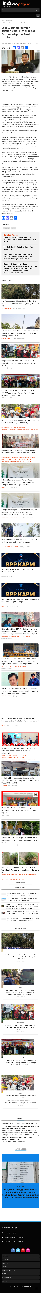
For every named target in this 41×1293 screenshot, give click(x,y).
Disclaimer (5, 1259)
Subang (4, 785)
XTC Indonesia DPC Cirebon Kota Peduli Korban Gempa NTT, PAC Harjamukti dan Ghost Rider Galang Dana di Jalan (19, 333)
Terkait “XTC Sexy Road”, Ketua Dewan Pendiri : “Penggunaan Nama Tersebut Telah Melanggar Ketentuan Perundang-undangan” (19, 691)
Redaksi (4, 1274)
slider (24, 1095)
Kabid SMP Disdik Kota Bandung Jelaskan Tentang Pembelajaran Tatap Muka (19, 239)
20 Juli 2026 (6, 815)
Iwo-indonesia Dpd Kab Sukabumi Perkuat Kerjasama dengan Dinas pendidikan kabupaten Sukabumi (20, 1126)
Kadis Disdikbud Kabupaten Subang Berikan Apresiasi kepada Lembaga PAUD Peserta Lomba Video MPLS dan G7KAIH (20, 780)
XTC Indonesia (6, 308)
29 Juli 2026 (13, 785)
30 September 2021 (9, 43)
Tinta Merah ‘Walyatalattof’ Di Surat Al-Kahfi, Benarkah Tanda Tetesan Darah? (23, 894)
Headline (11, 1095)
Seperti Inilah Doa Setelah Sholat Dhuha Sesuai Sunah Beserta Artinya (22, 900)
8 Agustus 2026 (13, 487)
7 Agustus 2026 (7, 576)
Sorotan (29, 1095)
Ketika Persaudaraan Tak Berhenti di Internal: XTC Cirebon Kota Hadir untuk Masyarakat (20, 540)
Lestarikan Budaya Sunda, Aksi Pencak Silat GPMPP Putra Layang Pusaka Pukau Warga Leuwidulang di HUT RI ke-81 (17, 393)
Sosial (22, 1098)
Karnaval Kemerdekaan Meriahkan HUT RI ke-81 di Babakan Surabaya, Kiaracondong (20, 421)
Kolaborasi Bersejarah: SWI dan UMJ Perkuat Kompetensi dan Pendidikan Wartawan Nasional (20, 719)
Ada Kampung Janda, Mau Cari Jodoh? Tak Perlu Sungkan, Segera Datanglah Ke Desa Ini (22, 913)
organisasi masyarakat (9, 547)
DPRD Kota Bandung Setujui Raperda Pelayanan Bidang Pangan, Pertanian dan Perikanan (20, 1137)
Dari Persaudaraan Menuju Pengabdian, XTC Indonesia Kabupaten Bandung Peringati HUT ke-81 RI (20, 303)
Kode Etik (5, 1263)
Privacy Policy (6, 1277)
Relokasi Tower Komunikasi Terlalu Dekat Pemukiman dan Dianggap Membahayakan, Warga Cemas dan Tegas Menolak (18, 482)
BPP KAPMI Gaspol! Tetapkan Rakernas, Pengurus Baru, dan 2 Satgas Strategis (20, 600)
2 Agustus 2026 (13, 725)
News (36, 43)
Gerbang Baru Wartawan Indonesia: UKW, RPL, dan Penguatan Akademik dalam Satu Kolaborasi (19, 750)
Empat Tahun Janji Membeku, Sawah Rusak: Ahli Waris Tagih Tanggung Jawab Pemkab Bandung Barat (20, 870)
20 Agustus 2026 (19, 308)
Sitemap (4, 1281)
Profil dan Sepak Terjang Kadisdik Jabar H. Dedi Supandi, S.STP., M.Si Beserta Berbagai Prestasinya (18, 257)
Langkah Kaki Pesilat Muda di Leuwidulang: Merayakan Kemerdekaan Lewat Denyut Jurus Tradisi (19, 363)
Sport (24, 1058)
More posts (20, 882)
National (20, 952)
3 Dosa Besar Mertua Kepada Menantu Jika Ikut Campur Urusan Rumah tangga (23, 919)
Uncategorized (21, 43)
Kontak (4, 1266)
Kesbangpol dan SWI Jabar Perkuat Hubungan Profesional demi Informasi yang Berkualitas (19, 451)
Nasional (30, 43)
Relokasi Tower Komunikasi (11, 517)
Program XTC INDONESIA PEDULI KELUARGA (15, 636)
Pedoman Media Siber (9, 1270)
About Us (5, 1256)
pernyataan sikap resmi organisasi (13, 666)
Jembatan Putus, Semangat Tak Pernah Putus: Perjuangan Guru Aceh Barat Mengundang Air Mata (19, 840)
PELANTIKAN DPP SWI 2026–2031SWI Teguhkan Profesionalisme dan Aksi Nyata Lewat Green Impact (18, 810)
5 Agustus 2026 (7, 638)
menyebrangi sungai (8, 845)
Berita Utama (7, 1184)
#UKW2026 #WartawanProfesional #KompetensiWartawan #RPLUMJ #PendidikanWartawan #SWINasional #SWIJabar (18, 758)
